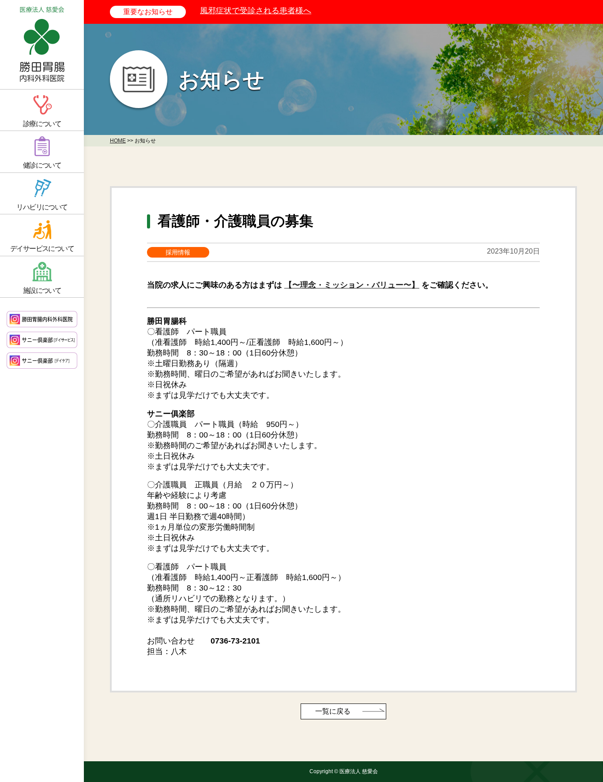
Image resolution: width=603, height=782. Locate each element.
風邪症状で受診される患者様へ (255, 10)
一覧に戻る (332, 711)
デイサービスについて (42, 248)
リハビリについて (41, 207)
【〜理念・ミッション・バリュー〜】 (351, 285)
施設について (42, 290)
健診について (42, 165)
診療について (42, 123)
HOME (118, 141)
